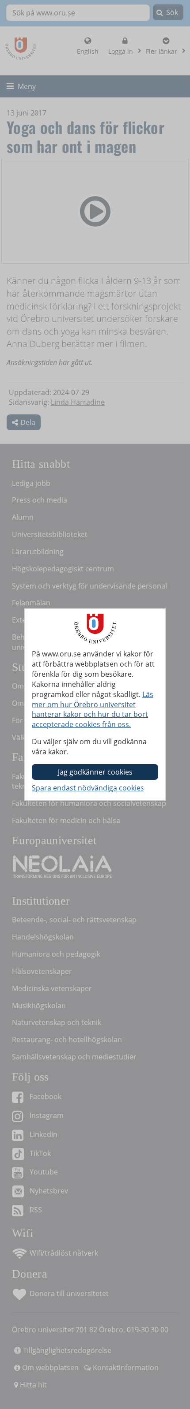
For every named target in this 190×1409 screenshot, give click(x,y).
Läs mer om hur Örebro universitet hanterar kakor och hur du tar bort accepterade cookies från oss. (92, 710)
